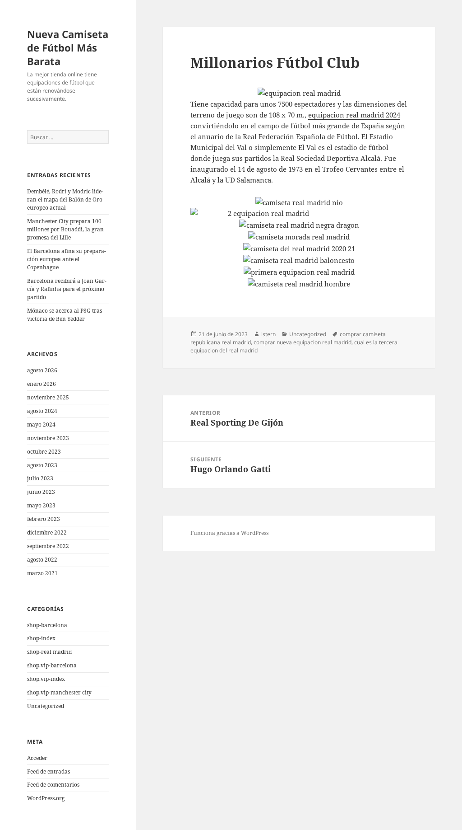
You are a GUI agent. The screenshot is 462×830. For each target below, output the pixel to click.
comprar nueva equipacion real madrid (302, 342)
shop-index (41, 638)
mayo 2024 (41, 424)
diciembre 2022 (47, 532)
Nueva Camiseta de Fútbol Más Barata (67, 47)
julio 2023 (40, 478)
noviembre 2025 (48, 397)
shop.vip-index (46, 679)
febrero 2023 (43, 519)
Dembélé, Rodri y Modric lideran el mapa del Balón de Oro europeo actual (65, 199)
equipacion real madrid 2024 (354, 114)
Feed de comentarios (53, 784)
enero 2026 (41, 384)
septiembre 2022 (48, 546)
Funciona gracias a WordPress (229, 533)
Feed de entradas (48, 771)
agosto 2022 (42, 559)
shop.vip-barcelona (52, 665)
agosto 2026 (42, 370)
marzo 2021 (42, 573)
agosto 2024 (42, 411)
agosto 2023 (42, 465)
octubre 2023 (44, 451)
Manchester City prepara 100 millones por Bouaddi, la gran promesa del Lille (65, 229)
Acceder (37, 758)
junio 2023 (41, 492)
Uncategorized (45, 706)
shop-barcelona (47, 625)
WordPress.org (46, 798)
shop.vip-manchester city (59, 692)
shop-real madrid (49, 652)
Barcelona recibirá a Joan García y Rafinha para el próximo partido (66, 289)
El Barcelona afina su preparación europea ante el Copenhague (66, 259)
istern (268, 334)
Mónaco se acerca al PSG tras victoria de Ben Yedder (64, 315)
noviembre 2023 (48, 438)
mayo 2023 (41, 505)
